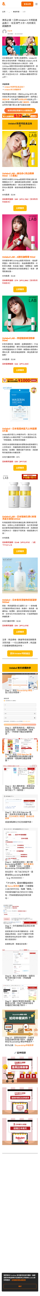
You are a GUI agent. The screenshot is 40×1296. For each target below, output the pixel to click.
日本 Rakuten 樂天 (18, 755)
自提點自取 (22, 99)
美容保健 (16, 12)
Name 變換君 (13, 886)
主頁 (3, 12)
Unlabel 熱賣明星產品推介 (14, 87)
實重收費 (5, 99)
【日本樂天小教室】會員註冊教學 (19, 817)
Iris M (10, 31)
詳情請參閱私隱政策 (19, 1280)
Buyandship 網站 (24, 690)
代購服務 (25, 102)
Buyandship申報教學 (24, 1045)
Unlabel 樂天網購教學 (12, 89)
